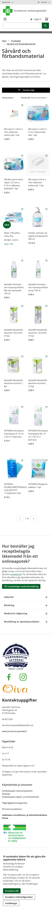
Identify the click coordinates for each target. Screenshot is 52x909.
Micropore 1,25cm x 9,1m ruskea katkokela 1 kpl (37, 132)
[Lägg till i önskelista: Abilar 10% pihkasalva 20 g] (22, 209)
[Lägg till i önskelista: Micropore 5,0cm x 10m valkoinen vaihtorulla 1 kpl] (46, 155)
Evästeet (6, 793)
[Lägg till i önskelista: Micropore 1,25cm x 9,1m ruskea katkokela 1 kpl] (46, 105)
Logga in (37, 19)
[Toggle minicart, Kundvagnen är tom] (46, 19)
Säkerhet (9, 597)
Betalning (9, 605)
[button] (26, 90)
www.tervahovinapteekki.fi (14, 731)
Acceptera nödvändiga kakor (19, 897)
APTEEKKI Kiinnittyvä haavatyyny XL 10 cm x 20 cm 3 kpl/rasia (14, 433)
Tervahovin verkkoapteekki (30, 10)
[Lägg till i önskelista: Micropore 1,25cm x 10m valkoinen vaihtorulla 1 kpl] (22, 105)
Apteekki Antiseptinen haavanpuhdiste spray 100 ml (38, 287)
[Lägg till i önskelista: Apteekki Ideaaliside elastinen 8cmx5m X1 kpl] (46, 356)
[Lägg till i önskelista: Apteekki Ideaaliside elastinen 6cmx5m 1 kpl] (22, 356)
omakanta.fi (16, 574)
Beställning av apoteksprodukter (21, 621)
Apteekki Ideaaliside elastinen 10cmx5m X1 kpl (13, 332)
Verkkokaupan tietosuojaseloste (17, 790)
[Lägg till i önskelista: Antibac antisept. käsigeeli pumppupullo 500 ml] (46, 209)
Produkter (16, 40)
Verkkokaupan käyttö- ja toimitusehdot (20, 797)
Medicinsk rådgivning (15, 613)
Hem (4, 40)
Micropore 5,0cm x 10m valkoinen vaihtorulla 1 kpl (37, 182)
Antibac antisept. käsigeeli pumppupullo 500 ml (38, 236)
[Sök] (45, 26)
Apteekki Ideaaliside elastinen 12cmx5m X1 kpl (37, 332)
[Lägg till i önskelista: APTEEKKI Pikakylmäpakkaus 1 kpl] (46, 460)
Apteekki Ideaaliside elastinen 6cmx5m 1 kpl (13, 383)
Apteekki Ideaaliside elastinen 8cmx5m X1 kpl (37, 383)
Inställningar (11, 903)
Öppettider (6, 2)
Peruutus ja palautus (12, 809)
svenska (44, 2)
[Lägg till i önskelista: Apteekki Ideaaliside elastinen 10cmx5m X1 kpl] (22, 306)
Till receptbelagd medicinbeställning (21, 586)
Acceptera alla (12, 890)
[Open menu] (5, 19)
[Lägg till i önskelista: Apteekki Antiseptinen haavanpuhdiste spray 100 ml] (46, 260)
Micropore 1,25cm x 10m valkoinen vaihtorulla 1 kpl (13, 132)
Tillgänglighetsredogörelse (14, 803)
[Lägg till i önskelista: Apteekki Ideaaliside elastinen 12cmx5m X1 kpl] (46, 306)
